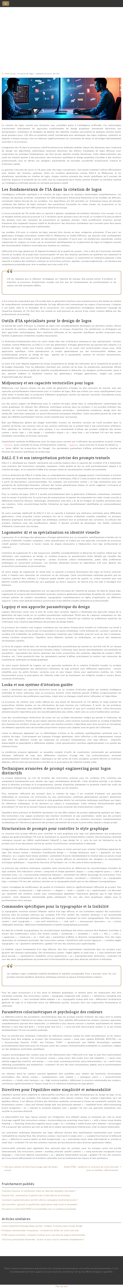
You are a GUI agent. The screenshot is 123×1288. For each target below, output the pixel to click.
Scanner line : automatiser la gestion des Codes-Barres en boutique (36, 1195)
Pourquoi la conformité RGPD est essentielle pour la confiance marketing (39, 1209)
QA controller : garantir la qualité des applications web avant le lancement (39, 1204)
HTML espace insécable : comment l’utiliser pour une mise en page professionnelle (43, 1235)
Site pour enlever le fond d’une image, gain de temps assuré (31, 1168)
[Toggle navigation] (5, 3)
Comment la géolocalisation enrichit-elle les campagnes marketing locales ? (40, 1200)
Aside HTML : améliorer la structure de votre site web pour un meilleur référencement (91, 1168)
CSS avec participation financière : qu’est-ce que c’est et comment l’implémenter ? (43, 1239)
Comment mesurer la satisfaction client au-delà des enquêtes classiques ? (39, 1191)
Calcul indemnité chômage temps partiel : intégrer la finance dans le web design (42, 1226)
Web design (10, 74)
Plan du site (62, 1286)
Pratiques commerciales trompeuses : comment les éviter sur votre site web (40, 1230)
